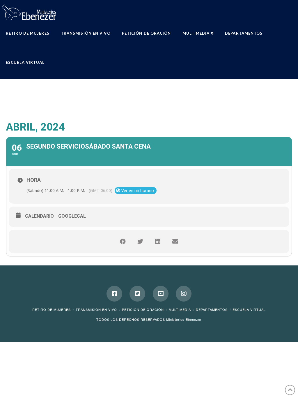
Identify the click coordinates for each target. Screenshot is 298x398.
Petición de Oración (143, 309)
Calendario (39, 216)
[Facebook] (114, 294)
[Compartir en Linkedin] (157, 241)
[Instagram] (183, 294)
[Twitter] (137, 294)
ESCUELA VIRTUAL (249, 309)
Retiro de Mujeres (51, 309)
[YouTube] (160, 294)
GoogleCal (72, 216)
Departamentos (212, 309)
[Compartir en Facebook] (123, 241)
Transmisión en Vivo (96, 309)
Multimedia (180, 309)
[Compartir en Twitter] (140, 241)
